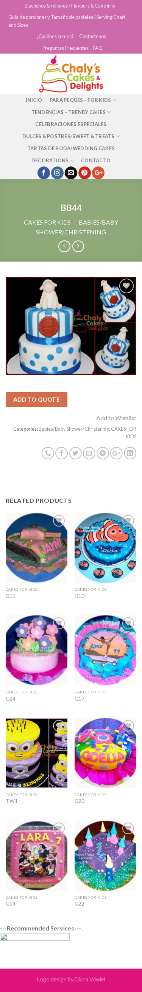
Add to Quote (36, 399)
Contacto (96, 160)
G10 (79, 596)
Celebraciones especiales (70, 124)
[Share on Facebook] (61, 453)
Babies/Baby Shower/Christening (74, 429)
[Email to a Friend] (89, 453)
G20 (79, 801)
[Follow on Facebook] (43, 172)
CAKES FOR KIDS (47, 222)
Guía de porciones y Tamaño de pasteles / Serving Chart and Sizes (66, 21)
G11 (11, 596)
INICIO (34, 100)
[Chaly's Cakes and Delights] (71, 74)
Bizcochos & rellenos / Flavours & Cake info (70, 6)
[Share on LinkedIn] (130, 453)
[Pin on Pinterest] (103, 453)
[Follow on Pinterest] (84, 172)
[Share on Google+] (116, 453)
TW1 (12, 801)
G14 (11, 904)
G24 (11, 699)
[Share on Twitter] (75, 453)
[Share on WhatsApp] (48, 453)
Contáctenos (92, 36)
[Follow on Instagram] (57, 172)
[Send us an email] (71, 172)
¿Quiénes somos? (55, 36)
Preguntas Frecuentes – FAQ (72, 48)
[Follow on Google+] (98, 172)
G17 (79, 699)
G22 (79, 904)
